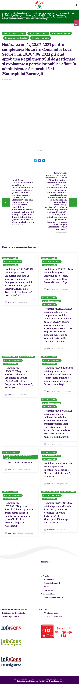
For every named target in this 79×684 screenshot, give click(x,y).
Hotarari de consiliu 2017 (51, 456)
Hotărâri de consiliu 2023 (16, 38)
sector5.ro (12, 303)
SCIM (46, 587)
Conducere (49, 580)
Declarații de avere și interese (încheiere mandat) (18, 457)
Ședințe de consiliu (40, 38)
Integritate (49, 590)
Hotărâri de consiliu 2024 (52, 495)
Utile (45, 609)
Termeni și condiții (10, 617)
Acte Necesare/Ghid (53, 617)
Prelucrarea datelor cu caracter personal (28, 679)
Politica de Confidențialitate (14, 613)
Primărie (46, 576)
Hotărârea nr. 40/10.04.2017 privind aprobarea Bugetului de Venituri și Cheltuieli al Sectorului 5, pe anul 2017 (58, 470)
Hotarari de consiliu (38, 33)
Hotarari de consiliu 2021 (12, 261)
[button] (77, 2)
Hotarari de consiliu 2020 (13, 360)
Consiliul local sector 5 (20, 13)
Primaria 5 (51, 530)
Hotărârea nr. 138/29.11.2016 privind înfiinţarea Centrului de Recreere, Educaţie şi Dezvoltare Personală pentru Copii (58, 276)
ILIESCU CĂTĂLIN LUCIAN (18, 462)
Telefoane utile (51, 613)
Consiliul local (49, 594)
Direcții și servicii (52, 583)
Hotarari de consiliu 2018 (51, 360)
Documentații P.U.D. (10, 357)
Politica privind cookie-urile (14, 609)
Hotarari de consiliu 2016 (51, 261)
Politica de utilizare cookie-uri (55, 679)
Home (4, 13)
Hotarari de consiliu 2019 (51, 301)
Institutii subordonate (53, 597)
